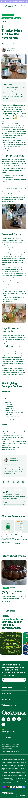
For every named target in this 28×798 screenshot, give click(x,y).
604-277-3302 (6, 737)
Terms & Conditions (6, 744)
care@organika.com (8, 732)
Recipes (18, 18)
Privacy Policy (15, 744)
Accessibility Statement (7, 748)
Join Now (24, 680)
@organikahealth (10, 619)
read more (4, 601)
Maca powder (12, 175)
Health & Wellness (7, 18)
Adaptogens (8, 183)
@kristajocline (8, 473)
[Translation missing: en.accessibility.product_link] (7, 526)
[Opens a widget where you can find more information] (21, 795)
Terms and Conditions (6, 782)
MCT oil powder (9, 179)
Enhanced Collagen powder (16, 412)
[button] (1, 1)
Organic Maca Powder (7, 534)
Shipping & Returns (6, 746)
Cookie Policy (15, 746)
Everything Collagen (8, 14)
